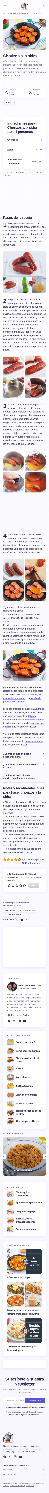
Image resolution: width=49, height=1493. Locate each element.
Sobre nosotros (9, 1465)
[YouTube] (24, 1021)
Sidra (10, 149)
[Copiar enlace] (27, 919)
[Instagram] (19, 1021)
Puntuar (33, 885)
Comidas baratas (28, 910)
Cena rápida (10, 910)
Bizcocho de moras (26, 1229)
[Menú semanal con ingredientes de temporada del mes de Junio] (24, 1294)
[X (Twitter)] (14, 1021)
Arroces (12, 1142)
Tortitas (19, 1068)
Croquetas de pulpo (26, 1211)
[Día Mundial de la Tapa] (24, 1261)
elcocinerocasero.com (29, 985)
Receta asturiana (13, 914)
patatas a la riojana (33, 719)
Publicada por (16, 903)
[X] (10, 1456)
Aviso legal (30, 1485)
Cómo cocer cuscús (26, 1042)
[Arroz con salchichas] (24, 1156)
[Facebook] (8, 1021)
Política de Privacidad (35, 1412)
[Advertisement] (24, 947)
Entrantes (10, 102)
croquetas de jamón (14, 698)
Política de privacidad (17, 1485)
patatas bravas (29, 694)
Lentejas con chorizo (26, 1094)
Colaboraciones (24, 1465)
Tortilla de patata (24, 1086)
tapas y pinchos (34, 741)
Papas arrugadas (24, 1103)
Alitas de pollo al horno (27, 1121)
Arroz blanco (22, 1077)
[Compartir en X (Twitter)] (16, 919)
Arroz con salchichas (20, 1170)
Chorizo (11, 140)
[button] (4, 5)
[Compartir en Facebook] (21, 919)
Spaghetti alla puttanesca (29, 1202)
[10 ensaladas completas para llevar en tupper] (24, 1330)
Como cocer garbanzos (28, 1051)
